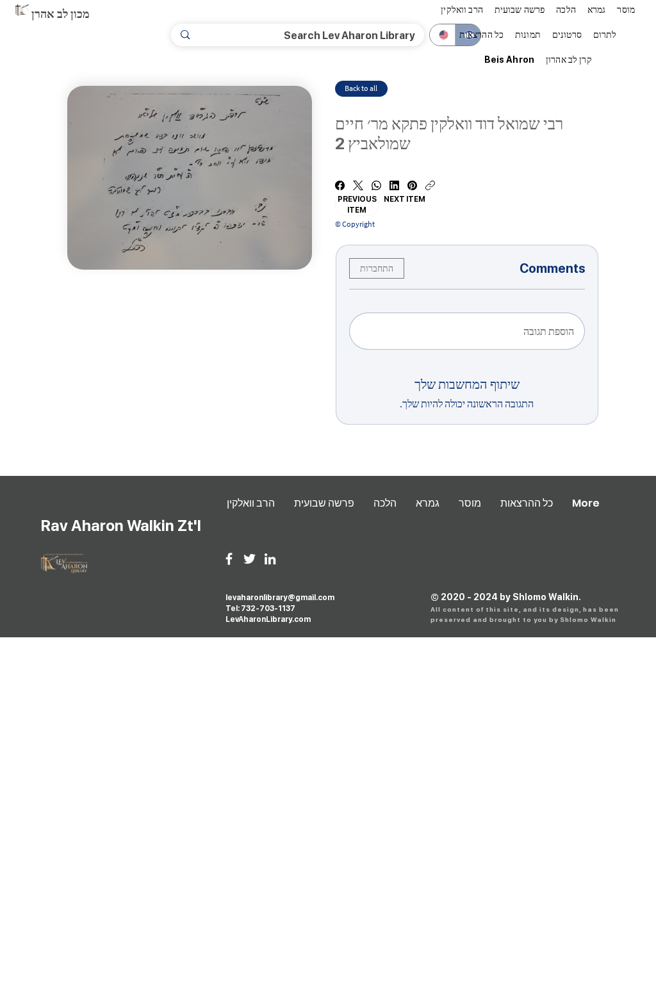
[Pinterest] (412, 185)
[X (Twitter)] (358, 185)
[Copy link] (430, 185)
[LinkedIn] (394, 185)
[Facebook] (340, 185)
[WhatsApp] (376, 185)
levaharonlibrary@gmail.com (280, 597)
